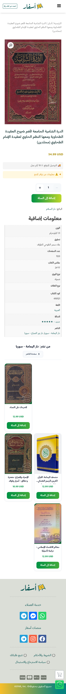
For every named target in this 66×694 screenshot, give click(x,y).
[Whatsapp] (42, 616)
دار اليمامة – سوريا (52, 333)
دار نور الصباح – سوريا (33, 333)
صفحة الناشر (31, 354)
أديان (50, 23)
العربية (57, 310)
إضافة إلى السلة (46, 198)
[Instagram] (33, 639)
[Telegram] (24, 616)
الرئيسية (57, 23)
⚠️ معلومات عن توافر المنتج (46, 174)
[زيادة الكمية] (39, 187)
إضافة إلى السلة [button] (18, 425)
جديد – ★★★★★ (51, 322)
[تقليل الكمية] (56, 187)
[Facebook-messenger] (33, 616)
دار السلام (50, 209)
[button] (10, 45)
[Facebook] (42, 639)
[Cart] (59, 674)
